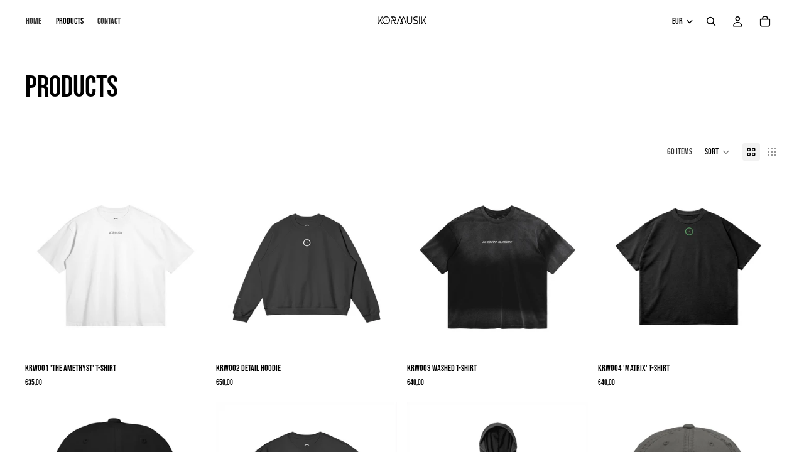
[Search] (711, 21)
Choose (197, 336)
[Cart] (765, 21)
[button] (717, 152)
